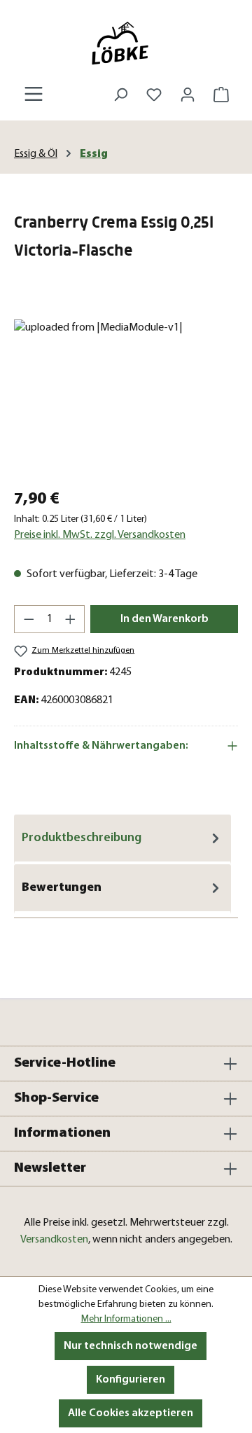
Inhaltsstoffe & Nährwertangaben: (101, 746)
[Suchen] (120, 95)
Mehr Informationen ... (126, 1319)
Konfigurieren (130, 1379)
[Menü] (33, 94)
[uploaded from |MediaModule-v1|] (126, 398)
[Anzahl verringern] (28, 619)
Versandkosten (54, 1239)
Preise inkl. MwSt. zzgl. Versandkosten (100, 535)
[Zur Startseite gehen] (126, 43)
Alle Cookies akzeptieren (130, 1413)
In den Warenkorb (164, 619)
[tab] (122, 839)
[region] (126, 398)
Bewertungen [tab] (62, 888)
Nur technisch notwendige (130, 1346)
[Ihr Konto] (187, 95)
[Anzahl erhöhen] (70, 619)
